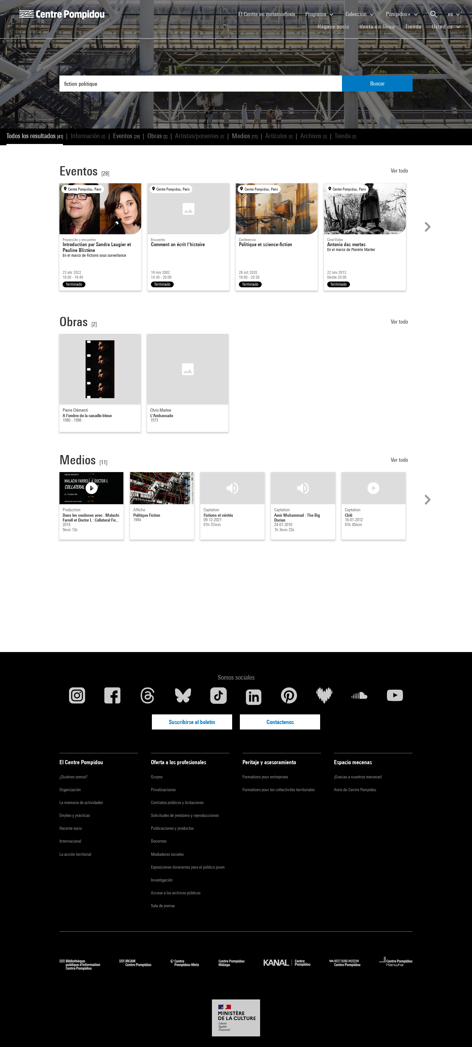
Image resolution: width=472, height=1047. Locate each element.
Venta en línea (377, 26)
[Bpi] (84, 968)
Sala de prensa (163, 905)
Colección (356, 14)
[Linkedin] (253, 697)
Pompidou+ (399, 14)
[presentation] (427, 227)
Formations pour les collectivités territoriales (278, 789)
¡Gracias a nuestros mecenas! (358, 776)
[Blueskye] (183, 697)
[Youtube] (395, 697)
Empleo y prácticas (74, 815)
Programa (316, 14)
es (451, 14)
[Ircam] (140, 968)
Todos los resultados (34, 136)
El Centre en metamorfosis (269, 13)
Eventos (126, 136)
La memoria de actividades (81, 802)
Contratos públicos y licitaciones (177, 802)
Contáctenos (280, 722)
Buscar (377, 83)
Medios (245, 136)
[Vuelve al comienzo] (457, 1032)
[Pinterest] (289, 697)
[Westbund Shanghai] (349, 968)
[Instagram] (77, 697)
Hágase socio (336, 26)
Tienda (416, 26)
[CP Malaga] (236, 968)
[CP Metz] (189, 968)
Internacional (70, 841)
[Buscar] (434, 14)
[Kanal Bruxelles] (292, 968)
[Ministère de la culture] (236, 1018)
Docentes (158, 841)
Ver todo (400, 170)
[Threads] (147, 697)
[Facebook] (112, 697)
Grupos (156, 776)
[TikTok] (218, 697)
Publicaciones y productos (172, 828)
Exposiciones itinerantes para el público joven (188, 867)
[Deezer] (324, 697)
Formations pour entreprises (265, 776)
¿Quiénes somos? (73, 776)
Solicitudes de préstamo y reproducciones (185, 815)
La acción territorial (75, 854)
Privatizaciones (163, 789)
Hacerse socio (70, 828)
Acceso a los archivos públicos (175, 892)
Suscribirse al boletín (192, 722)
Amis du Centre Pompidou (355, 789)
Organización (70, 789)
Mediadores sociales (167, 854)
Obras (157, 136)
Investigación (162, 879)
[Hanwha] (396, 968)
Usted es (443, 26)
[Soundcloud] (359, 697)
